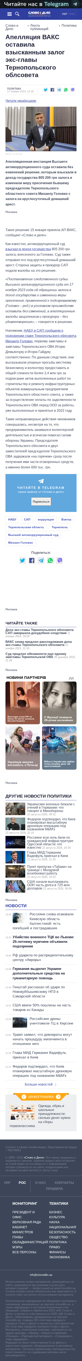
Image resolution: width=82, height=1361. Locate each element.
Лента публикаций (39, 27)
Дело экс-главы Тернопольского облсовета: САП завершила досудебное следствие (39, 633)
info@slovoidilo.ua (41, 1274)
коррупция (46, 519)
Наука (54, 1222)
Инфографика (41, 1097)
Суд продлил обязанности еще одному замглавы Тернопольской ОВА (40, 657)
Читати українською (20, 101)
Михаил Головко (20, 542)
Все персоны (24, 1252)
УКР (64, 14)
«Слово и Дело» (34, 1157)
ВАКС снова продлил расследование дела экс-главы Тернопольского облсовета (38, 645)
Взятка (66, 519)
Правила (54, 1189)
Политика (69, 25)
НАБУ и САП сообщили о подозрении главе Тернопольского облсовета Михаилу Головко (40, 336)
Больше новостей (39, 1084)
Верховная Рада (26, 1222)
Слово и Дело (11, 27)
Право (54, 1247)
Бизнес (55, 1212)
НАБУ (12, 519)
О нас (40, 1183)
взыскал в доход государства (28, 249)
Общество (58, 1237)
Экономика (59, 1257)
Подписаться (41, 501)
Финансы (57, 1252)
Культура (57, 1217)
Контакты (64, 1183)
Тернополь (60, 527)
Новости (15, 905)
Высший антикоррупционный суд (33, 535)
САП (27, 519)
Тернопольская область (26, 527)
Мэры (17, 1247)
